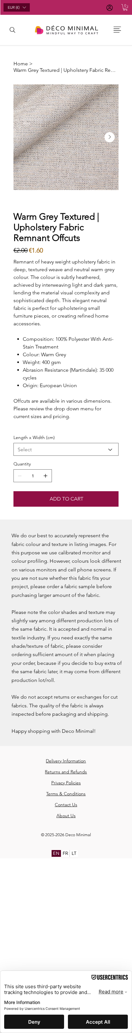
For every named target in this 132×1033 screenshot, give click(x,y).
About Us (66, 815)
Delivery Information (66, 761)
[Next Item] (109, 137)
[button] (125, 7)
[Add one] (45, 475)
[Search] (12, 30)
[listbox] (17, 7)
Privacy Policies (66, 783)
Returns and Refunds (66, 772)
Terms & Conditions (66, 794)
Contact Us (66, 805)
